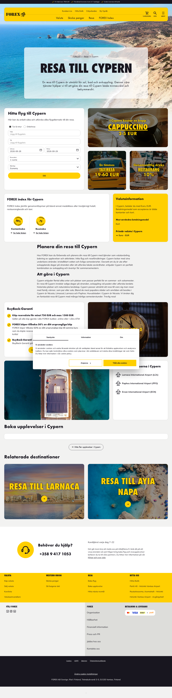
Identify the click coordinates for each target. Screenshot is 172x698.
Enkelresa (31, 126)
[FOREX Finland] (7, 611)
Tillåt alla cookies (120, 363)
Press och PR (93, 634)
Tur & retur (17, 126)
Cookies (69, 661)
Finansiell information (97, 627)
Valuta (59, 18)
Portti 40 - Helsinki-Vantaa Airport (145, 586)
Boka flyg (92, 581)
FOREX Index (106, 18)
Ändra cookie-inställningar (86, 674)
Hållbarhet (92, 619)
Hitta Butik (79, 11)
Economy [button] (14, 168)
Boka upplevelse (95, 586)
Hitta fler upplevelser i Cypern (87, 447)
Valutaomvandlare (12, 597)
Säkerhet (84, 661)
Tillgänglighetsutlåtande (98, 661)
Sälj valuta (9, 586)
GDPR (76, 661)
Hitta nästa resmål (96, 591)
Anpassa (84, 363)
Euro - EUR (124, 235)
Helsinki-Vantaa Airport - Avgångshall (147, 597)
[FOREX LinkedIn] (14, 611)
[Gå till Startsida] (16, 14)
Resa (91, 18)
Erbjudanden (91, 11)
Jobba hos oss (94, 641)
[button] (104, 11)
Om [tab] (121, 337)
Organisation (93, 612)
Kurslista (8, 591)
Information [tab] (86, 337)
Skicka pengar (76, 18)
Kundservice (67, 11)
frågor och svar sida (97, 557)
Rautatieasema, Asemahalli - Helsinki (146, 591)
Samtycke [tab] (50, 337)
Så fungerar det (53, 586)
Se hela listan (19, 233)
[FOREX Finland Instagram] (11, 611)
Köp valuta (9, 581)
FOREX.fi (76, 56)
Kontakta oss (93, 648)
